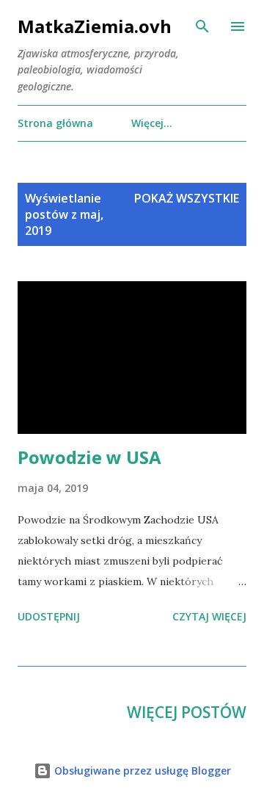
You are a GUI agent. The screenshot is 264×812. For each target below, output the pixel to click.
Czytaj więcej (209, 616)
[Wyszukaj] (202, 26)
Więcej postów (186, 712)
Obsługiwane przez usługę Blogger (141, 770)
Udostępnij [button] (49, 616)
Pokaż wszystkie (186, 198)
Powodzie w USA (89, 457)
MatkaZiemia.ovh (95, 26)
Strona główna (55, 123)
